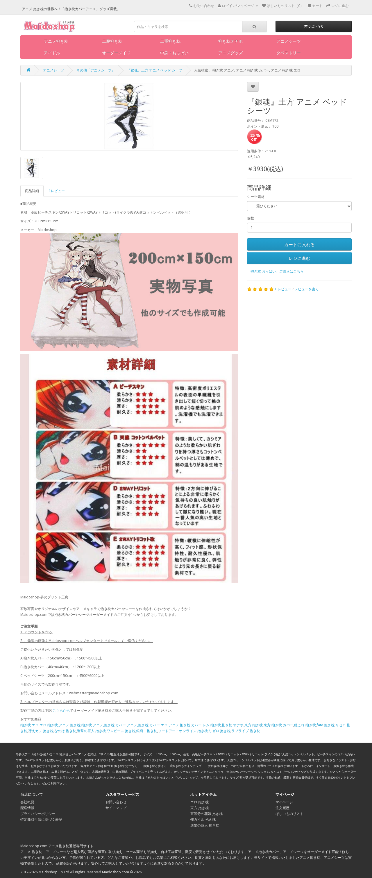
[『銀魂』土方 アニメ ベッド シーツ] (129, 116)
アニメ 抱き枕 (31, 851)
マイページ (284, 802)
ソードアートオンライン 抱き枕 (183, 730)
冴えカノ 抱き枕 (40, 730)
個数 (250, 218)
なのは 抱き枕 (65, 730)
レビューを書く (306, 289)
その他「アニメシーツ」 (95, 70)
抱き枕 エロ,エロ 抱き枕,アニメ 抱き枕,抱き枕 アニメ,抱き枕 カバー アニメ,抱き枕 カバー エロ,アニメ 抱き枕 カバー (111, 725)
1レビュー (57, 190)
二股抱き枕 (112, 41)
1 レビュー (283, 289)
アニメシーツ (288, 41)
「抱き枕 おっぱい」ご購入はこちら (275, 271)
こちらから (61, 710)
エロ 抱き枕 (199, 802)
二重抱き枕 (170, 41)
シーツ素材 (255, 196)
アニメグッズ (230, 53)
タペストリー (288, 53)
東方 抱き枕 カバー (278, 725)
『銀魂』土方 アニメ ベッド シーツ (154, 70)
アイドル (52, 53)
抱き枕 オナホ (233, 725)
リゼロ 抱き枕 (219, 730)
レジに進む (299, 258)
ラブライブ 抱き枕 (245, 730)
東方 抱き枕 (253, 725)
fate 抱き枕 (326, 725)
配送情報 (27, 807)
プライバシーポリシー (37, 813)
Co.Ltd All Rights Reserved (79, 872)
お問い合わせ (115, 802)
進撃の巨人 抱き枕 (91, 730)
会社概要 (27, 802)
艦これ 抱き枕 (305, 725)
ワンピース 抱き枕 (121, 730)
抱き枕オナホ (230, 41)
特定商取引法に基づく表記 (41, 819)
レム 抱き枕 (212, 725)
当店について (31, 794)
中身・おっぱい (174, 53)
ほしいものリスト (289, 813)
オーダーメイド (116, 53)
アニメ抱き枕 (56, 41)
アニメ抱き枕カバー (263, 851)
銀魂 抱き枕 (146, 730)
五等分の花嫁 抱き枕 (206, 813)
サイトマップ (115, 807)
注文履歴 (282, 807)
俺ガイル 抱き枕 (203, 819)
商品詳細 (32, 190)
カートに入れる (299, 244)
